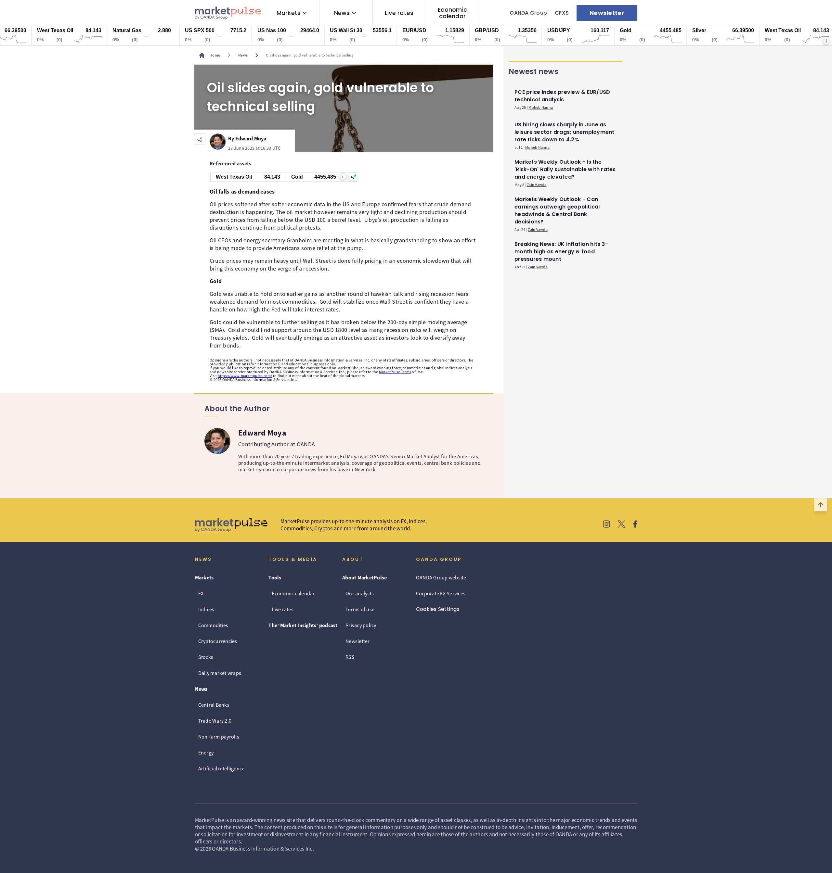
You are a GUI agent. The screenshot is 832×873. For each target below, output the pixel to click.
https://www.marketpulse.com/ (245, 375)
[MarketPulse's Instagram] (606, 524)
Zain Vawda (537, 184)
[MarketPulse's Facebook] (635, 524)
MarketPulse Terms (395, 371)
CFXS (562, 13)
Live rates (399, 13)
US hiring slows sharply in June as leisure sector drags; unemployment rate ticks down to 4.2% (564, 132)
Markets (289, 13)
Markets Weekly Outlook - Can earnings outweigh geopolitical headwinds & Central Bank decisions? (557, 210)
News (342, 13)
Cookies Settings (438, 609)
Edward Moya (250, 137)
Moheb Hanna (540, 107)
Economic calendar (452, 12)
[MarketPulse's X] (622, 525)
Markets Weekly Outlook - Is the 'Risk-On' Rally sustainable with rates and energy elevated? (565, 169)
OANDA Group (528, 13)
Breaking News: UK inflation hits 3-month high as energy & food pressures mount (561, 251)
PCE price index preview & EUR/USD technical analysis (562, 95)
